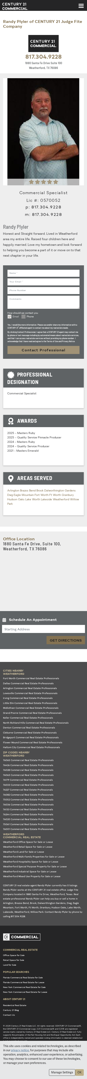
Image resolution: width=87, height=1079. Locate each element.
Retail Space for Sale (13, 960)
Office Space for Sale (13, 955)
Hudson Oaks (16, 499)
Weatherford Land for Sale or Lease (23, 851)
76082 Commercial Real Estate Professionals (28, 794)
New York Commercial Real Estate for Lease (25, 992)
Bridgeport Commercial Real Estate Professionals (31, 737)
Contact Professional (43, 349)
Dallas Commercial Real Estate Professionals (28, 683)
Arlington (13, 490)
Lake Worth (33, 499)
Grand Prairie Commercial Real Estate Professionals (32, 712)
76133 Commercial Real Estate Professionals (28, 809)
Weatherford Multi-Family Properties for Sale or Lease (34, 856)
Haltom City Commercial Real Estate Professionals (31, 747)
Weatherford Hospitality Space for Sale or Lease (30, 861)
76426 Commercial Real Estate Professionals (28, 765)
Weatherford (61, 499)
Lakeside (47, 499)
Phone (30, 317)
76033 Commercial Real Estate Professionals (28, 784)
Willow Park (37, 911)
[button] (43, 620)
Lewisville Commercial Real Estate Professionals (30, 693)
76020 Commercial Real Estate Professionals (28, 819)
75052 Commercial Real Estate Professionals (28, 799)
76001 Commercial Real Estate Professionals (28, 829)
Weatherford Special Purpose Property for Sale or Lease (35, 866)
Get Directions (66, 640)
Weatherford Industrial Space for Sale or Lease (29, 871)
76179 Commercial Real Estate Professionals (28, 779)
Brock (40, 490)
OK (79, 1072)
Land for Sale (9, 964)
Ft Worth (55, 495)
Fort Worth (42, 495)
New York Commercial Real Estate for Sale (24, 987)
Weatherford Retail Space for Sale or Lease (27, 846)
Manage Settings (62, 1072)
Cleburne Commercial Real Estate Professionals (30, 732)
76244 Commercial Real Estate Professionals (28, 814)
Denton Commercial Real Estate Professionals (29, 727)
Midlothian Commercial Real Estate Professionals (30, 707)
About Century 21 (14, 999)
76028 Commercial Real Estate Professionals (28, 769)
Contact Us (9, 1014)
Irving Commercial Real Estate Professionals (28, 698)
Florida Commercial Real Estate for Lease (23, 982)
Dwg (10, 495)
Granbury (68, 495)
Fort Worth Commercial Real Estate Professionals (31, 678)
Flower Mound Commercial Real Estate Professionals (32, 742)
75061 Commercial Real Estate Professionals (28, 824)
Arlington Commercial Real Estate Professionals (30, 688)
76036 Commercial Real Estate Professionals (28, 804)
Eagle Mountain (24, 495)
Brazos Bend (28, 490)
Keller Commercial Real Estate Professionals (28, 717)
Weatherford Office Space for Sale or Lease (28, 841)
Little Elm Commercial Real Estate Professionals (30, 703)
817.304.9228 (43, 56)
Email (16, 317)
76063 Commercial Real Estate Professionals (28, 774)
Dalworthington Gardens (60, 490)
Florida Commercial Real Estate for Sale (23, 977)
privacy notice (20, 1050)
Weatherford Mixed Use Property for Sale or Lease (31, 876)
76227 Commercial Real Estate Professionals (28, 789)
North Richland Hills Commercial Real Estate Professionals (36, 722)
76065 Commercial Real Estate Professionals (28, 760)
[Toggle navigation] (81, 4)
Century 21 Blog (11, 1010)
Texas (69, 894)
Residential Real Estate (14, 1005)
